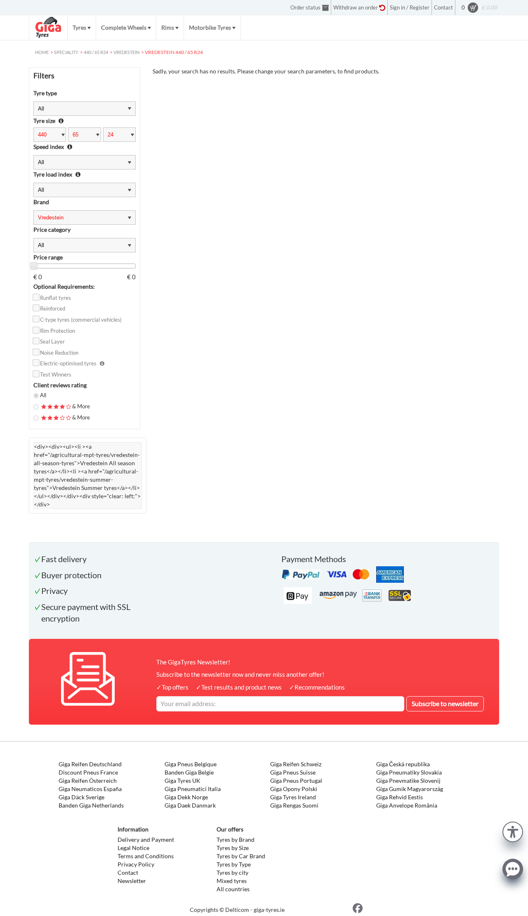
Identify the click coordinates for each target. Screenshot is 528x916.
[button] (512, 830)
